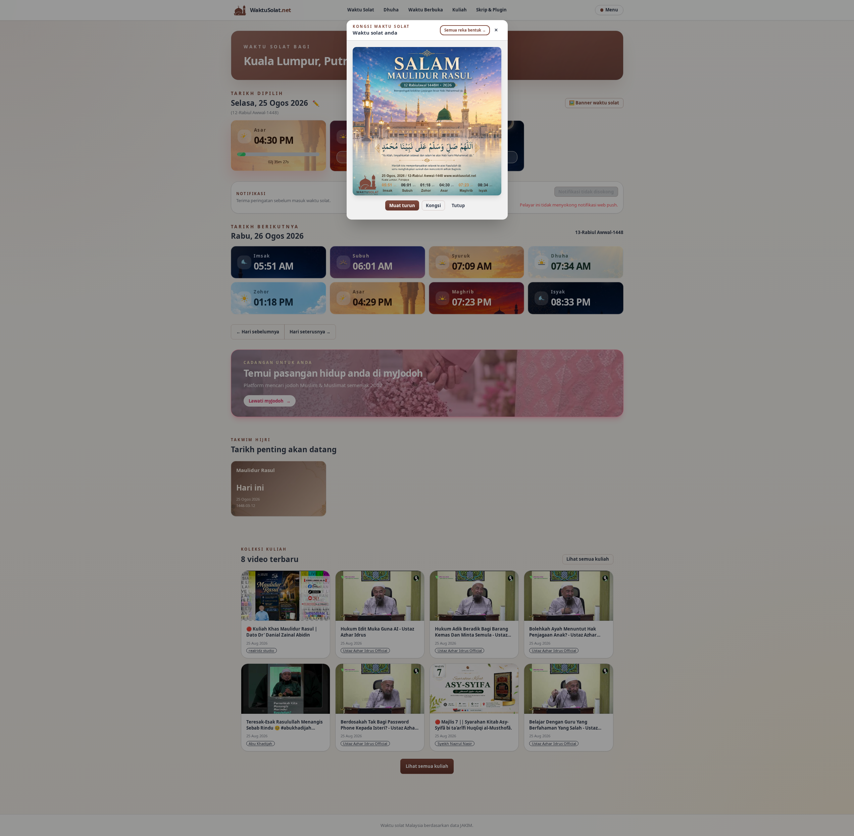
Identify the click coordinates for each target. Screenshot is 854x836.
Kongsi (433, 205)
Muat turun (402, 205)
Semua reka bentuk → (465, 30)
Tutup (458, 205)
